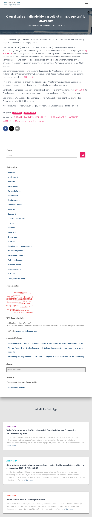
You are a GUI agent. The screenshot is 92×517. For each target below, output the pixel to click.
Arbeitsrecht (30, 113)
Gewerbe (11, 209)
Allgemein (17, 113)
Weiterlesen (12, 445)
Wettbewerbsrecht (15, 260)
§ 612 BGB (79, 90)
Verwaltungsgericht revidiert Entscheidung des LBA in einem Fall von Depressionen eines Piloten (45, 343)
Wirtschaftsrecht (14, 265)
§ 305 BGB (18, 117)
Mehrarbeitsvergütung (23, 121)
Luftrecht (11, 223)
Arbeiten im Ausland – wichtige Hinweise (25, 499)
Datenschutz (13, 186)
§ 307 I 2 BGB (29, 77)
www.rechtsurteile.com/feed (25, 331)
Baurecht (11, 182)
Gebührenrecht (14, 200)
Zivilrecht (11, 274)
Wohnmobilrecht (14, 269)
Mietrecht (11, 228)
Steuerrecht (12, 237)
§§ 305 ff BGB (49, 117)
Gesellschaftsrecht (15, 205)
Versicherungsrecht (15, 251)
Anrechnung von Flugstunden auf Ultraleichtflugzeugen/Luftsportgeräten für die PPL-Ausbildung (46, 357)
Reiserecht (12, 232)
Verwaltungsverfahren (16, 255)
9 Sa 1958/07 (73, 117)
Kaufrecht (12, 214)
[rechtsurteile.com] (13, 4)
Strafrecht (12, 242)
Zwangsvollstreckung (16, 278)
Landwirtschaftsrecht (16, 219)
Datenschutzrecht (15, 191)
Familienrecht (13, 195)
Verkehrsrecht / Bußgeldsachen (20, 246)
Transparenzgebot (40, 121)
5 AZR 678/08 (61, 117)
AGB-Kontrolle (8, 121)
